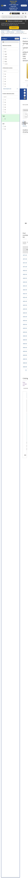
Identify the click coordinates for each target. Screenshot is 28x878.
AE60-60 (25, 363)
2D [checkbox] (5, 126)
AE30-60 (25, 332)
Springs (2, 32)
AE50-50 (25, 347)
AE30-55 (25, 328)
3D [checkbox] (5, 129)
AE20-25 (25, 270)
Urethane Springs (10, 32)
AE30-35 (25, 313)
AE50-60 (25, 351)
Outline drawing (23, 123)
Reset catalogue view (25, 384)
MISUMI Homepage (5, 30)
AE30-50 (25, 324)
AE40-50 (25, 339)
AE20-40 (25, 282)
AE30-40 (25, 316)
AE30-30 (25, 309)
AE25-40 (25, 297)
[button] (24, 5)
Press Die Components (16, 30)
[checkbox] (10, 52)
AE (5, 119)
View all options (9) (7, 88)
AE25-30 (25, 289)
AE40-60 (25, 343)
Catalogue (26, 123)
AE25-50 (25, 305)
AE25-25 (25, 286)
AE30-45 (25, 320)
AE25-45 (25, 301)
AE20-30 (25, 274)
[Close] (26, 21)
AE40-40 (25, 336)
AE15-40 (25, 266)
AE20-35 (25, 278)
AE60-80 (25, 366)
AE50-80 (25, 355)
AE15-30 (25, 259)
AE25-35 (25, 293)
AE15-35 (25, 262)
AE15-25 (25, 255)
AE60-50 (25, 359)
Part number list (24, 123)
